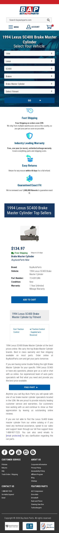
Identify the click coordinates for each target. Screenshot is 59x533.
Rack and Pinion (36, 501)
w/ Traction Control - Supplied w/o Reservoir (37, 332)
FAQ (3, 471)
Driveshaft (34, 498)
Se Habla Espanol (8, 494)
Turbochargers (36, 508)
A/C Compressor (37, 491)
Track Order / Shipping (10, 474)
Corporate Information (39, 464)
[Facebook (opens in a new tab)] (4, 452)
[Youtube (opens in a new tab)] (19, 452)
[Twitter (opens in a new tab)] (12, 452)
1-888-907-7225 (7, 491)
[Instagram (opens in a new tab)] (26, 452)
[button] (15, 27)
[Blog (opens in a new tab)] (33, 452)
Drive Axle (34, 494)
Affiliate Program (37, 474)
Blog (32, 478)
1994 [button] (8, 53)
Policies (4, 464)
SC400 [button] (9, 69)
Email (3, 498)
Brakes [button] (9, 76)
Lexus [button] (8, 61)
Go (29, 100)
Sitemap (34, 481)
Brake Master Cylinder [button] (15, 84)
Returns (4, 468)
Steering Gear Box (37, 504)
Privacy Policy (36, 468)
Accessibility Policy (38, 471)
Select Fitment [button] (12, 91)
